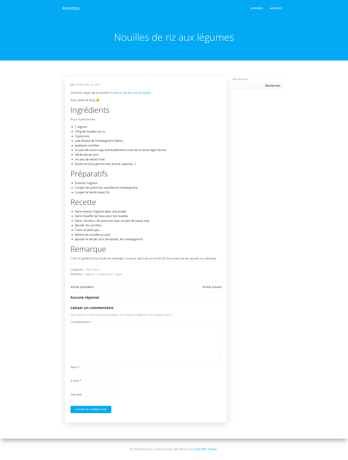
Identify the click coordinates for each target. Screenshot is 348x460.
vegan (118, 274)
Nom (75, 367)
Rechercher (240, 79)
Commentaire (81, 322)
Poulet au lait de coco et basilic (130, 93)
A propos (256, 8)
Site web (76, 394)
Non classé (92, 269)
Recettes (71, 8)
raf (76, 84)
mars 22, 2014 (91, 84)
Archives (276, 8)
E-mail (76, 381)
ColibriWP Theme (205, 449)
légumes (90, 274)
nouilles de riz (105, 274)
